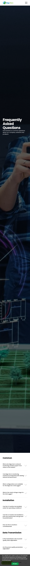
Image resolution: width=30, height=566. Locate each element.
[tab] (15, 465)
